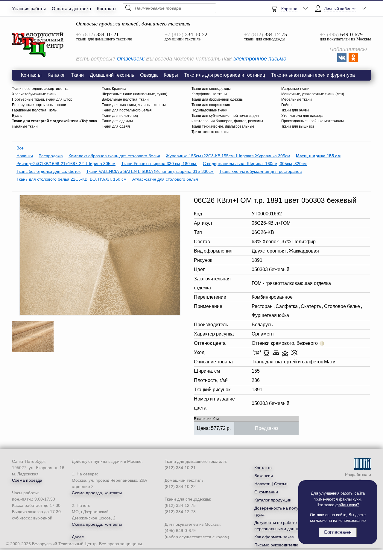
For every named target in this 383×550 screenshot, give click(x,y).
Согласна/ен (338, 532)
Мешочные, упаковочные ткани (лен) (312, 94)
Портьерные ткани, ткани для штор (42, 99)
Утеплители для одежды (302, 116)
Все (20, 148)
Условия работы (29, 8)
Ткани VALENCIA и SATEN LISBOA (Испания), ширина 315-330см (150, 171)
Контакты (106, 8)
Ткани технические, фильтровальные (223, 126)
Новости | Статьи (271, 483)
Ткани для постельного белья (127, 110)
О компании (266, 491)
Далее (78, 536)
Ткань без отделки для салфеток (48, 171)
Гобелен (288, 105)
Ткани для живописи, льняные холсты (134, 105)
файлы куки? (347, 505)
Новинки (24, 155)
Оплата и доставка (71, 8)
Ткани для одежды (117, 121)
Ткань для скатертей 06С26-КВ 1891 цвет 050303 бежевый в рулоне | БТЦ (38, 45)
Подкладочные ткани (209, 110)
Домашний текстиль (112, 75)
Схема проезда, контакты (97, 492)
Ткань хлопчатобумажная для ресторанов (260, 171)
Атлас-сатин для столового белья (165, 179)
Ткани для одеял (116, 126)
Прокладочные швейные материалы (312, 121)
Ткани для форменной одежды (218, 99)
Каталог (56, 75)
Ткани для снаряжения (211, 105)
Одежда (149, 75)
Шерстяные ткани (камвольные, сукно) (134, 94)
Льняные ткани (25, 126)
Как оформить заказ (274, 536)
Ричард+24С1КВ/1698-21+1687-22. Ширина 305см (65, 163)
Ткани (77, 75)
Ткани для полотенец (120, 116)
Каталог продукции (272, 500)
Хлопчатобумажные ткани (34, 94)
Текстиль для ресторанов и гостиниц (224, 75)
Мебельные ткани (296, 99)
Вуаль (17, 116)
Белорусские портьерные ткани (39, 105)
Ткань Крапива (114, 89)
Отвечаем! (131, 59)
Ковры (171, 75)
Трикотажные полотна (211, 132)
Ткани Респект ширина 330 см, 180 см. (159, 163)
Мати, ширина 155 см (318, 155)
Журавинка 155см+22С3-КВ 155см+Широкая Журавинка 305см (228, 155)
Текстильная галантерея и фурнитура (313, 75)
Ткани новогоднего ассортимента (40, 89)
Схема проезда (27, 480)
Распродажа (51, 155)
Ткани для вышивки (297, 126)
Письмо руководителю (276, 545)
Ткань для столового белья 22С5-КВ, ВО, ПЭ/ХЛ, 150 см (71, 179)
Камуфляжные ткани (209, 94)
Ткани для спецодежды (211, 89)
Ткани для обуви (295, 110)
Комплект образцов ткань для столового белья (114, 155)
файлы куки (350, 499)
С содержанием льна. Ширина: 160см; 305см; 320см (255, 163)
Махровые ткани (295, 89)
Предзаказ (266, 428)
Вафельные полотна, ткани (125, 99)
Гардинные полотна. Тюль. (34, 110)
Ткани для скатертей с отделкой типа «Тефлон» (54, 121)
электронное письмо (259, 59)
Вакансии (263, 475)
